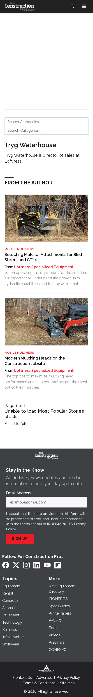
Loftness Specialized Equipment (44, 267)
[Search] (72, 6)
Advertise (44, 677)
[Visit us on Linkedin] (36, 564)
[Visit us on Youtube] (47, 564)
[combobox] (46, 121)
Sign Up (20, 538)
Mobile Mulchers (19, 249)
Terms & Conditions (39, 683)
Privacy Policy (68, 677)
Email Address (19, 493)
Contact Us (22, 677)
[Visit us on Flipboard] (57, 564)
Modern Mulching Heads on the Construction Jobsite (35, 361)
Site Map (67, 683)
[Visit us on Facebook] (5, 564)
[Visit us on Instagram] (26, 564)
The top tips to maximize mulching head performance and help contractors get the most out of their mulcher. (46, 381)
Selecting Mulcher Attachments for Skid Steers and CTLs (43, 257)
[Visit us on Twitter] (16, 564)
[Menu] (83, 6)
